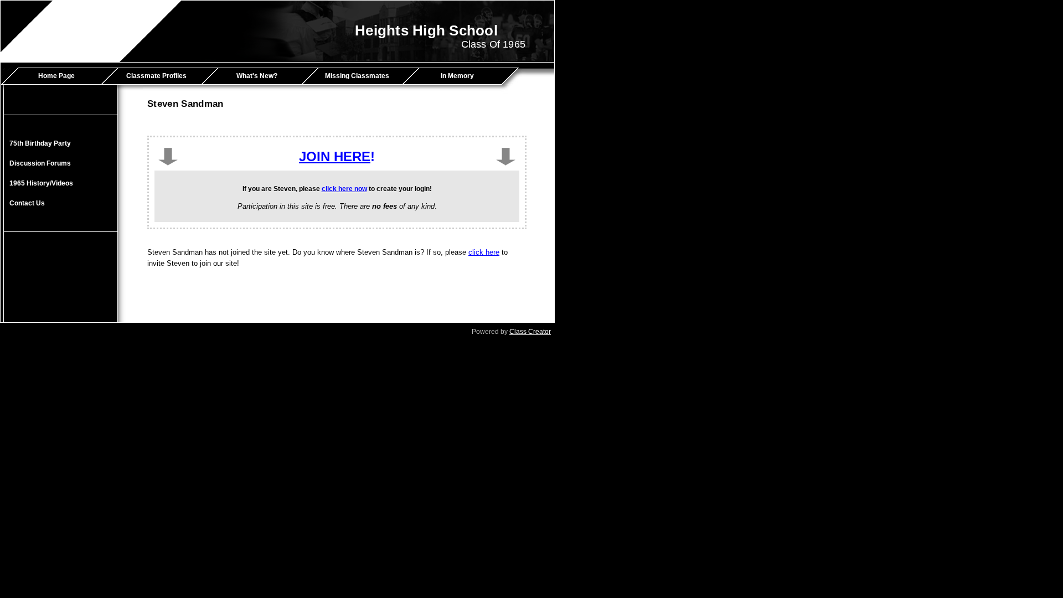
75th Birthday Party (40, 143)
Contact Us (27, 203)
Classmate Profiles (156, 76)
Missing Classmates (357, 76)
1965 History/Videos (41, 183)
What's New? (256, 76)
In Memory (457, 76)
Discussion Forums (40, 163)
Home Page (56, 76)
